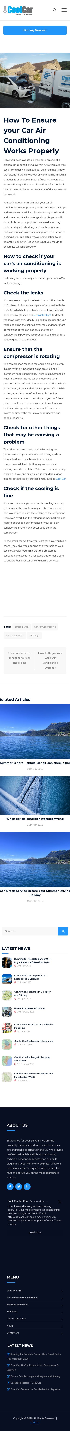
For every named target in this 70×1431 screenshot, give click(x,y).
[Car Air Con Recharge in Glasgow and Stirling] (7, 995)
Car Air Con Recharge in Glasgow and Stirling (35, 1376)
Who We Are (14, 1290)
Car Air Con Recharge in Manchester (34, 1041)
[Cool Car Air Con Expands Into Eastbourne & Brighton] (7, 979)
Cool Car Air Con (18, 1201)
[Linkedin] (27, 1186)
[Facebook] (10, 1186)
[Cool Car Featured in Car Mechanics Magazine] (7, 1028)
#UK (38, 1213)
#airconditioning (23, 1206)
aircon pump (21, 626)
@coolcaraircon (37, 1201)
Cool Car (61, 479)
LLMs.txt (35, 1422)
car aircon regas (15, 635)
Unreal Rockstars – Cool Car (29, 1008)
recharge (34, 635)
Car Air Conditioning (45, 626)
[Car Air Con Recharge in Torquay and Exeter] (7, 1060)
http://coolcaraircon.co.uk (22, 1217)
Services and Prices (17, 1304)
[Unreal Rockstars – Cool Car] (7, 1012)
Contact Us (13, 1332)
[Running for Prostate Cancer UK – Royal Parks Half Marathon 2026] (7, 962)
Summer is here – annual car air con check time (19, 658)
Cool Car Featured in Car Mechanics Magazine (35, 1389)
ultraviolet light (42, 315)
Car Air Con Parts (16, 1318)
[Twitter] (18, 1186)
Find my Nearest (35, 30)
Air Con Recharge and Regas (22, 1297)
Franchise (12, 1311)
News (10, 1325)
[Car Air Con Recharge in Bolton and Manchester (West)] (7, 1077)
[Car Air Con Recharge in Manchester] (7, 1044)
